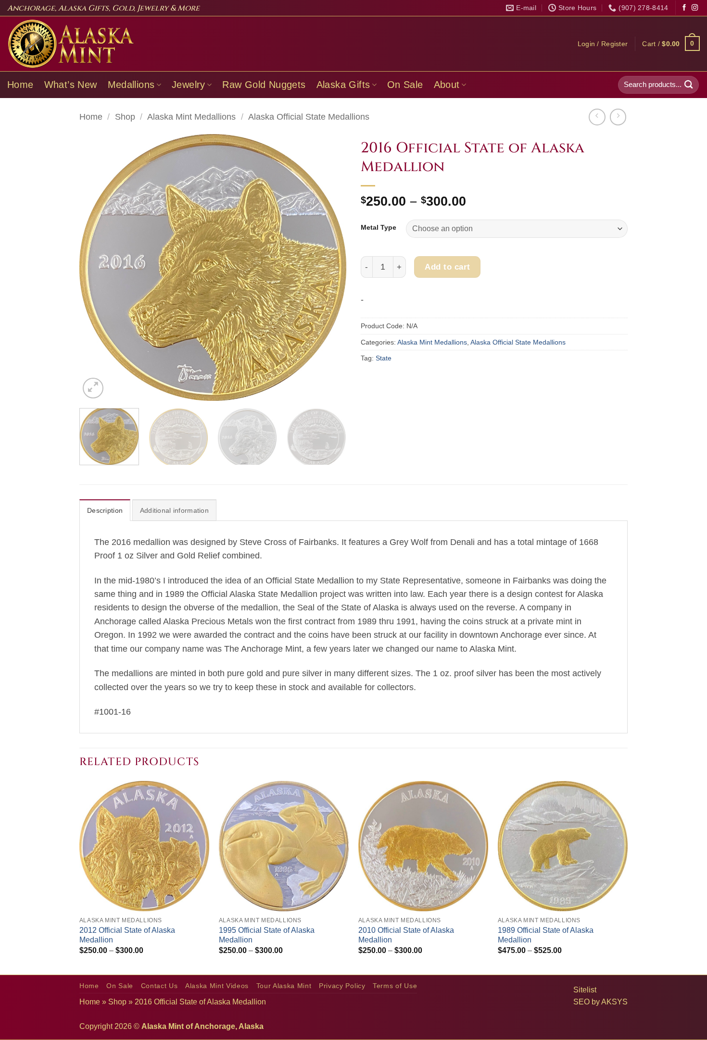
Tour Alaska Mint (284, 986)
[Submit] (689, 85)
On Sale (405, 84)
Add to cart (447, 267)
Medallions (131, 84)
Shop (125, 117)
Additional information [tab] (174, 510)
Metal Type (378, 227)
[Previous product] (618, 117)
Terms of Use (395, 986)
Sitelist (584, 990)
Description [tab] (105, 510)
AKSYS (614, 1002)
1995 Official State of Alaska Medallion (267, 935)
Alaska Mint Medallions (191, 117)
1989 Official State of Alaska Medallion (545, 935)
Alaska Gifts (343, 84)
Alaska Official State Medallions (308, 117)
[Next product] (597, 117)
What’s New (70, 84)
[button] (603, 43)
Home (20, 84)
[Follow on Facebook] (684, 8)
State (383, 358)
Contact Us (159, 986)
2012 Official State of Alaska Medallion (127, 935)
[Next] (329, 267)
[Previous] (96, 267)
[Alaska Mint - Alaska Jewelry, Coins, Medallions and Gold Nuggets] (71, 44)
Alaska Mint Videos (217, 986)
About (447, 84)
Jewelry (188, 84)
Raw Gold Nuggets (263, 84)
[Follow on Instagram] (695, 8)
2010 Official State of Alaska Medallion (406, 935)
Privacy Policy (342, 986)
